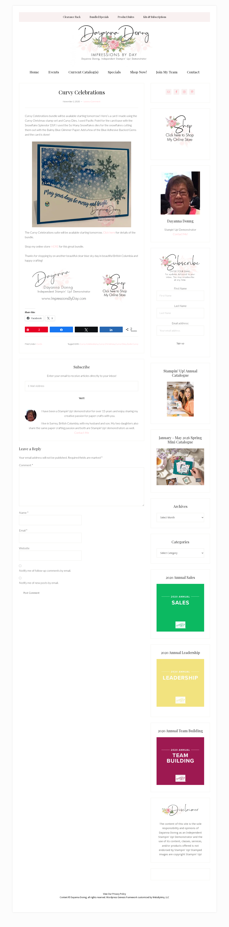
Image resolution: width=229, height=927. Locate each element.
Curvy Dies (120, 344)
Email (23, 530)
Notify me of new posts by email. (39, 582)
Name (23, 512)
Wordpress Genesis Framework (121, 897)
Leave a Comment (92, 101)
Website (24, 548)
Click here (109, 232)
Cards (39, 344)
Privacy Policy (119, 894)
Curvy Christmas (107, 344)
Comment (26, 465)
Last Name (180, 305)
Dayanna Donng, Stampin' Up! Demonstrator (114, 44)
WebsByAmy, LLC (161, 897)
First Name (180, 288)
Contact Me (81, 432)
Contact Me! (180, 234)
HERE (55, 246)
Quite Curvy (132, 344)
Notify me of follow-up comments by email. (45, 570)
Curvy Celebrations (89, 344)
